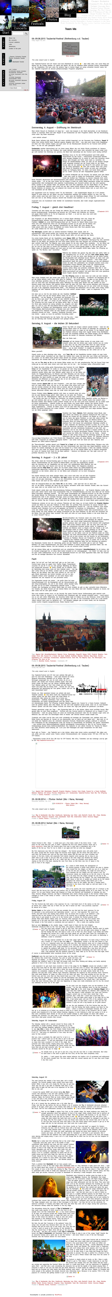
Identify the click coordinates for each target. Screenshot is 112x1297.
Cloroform (90, 23)
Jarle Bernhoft (75, 19)
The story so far (44, 659)
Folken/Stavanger (104, 19)
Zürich (105, 17)
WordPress (58, 1295)
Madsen (63, 23)
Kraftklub (84, 19)
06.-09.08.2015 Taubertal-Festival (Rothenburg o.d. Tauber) (60, 38)
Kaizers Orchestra (100, 1)
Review (100, 656)
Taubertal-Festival (97, 8)
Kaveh (90, 815)
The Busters (91, 19)
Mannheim (84, 23)
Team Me (75, 657)
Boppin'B (79, 654)
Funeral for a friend (50, 656)
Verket (85, 817)
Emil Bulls (78, 23)
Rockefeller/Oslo (70, 23)
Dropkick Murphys (97, 654)
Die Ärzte (104, 4)
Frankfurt (73, 21)
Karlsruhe (98, 16)
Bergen (96, 19)
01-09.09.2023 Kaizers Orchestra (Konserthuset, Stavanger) (17, 71)
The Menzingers (97, 657)
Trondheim (99, 14)
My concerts (13, 40)
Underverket (78, 817)
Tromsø (110, 17)
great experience (37, 846)
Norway (99, 17)
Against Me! (40, 654)
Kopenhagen (93, 10)
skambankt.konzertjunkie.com (66, 1167)
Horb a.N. (91, 16)
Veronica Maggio (93, 817)
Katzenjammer (65, 21)
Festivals (37, 24)
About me (12, 38)
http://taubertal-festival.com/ (46, 740)
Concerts (20, 28)
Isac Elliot (74, 815)
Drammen (85, 25)
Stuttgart (93, 6)
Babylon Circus (62, 654)
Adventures (12, 46)
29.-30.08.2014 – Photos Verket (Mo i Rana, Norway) (57, 799)
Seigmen (51, 817)
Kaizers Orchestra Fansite (17, 58)
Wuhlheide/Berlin (81, 21)
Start (5, 33)
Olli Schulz (47, 793)
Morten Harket (36, 817)
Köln (104, 14)
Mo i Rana (96, 815)
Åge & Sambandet (42, 815)
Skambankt (94, 4)
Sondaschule (55, 657)
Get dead (61, 656)
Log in (26, 90)
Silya (56, 817)
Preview (54, 793)
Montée (103, 815)
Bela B (91, 12)
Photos (52, 19)
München (107, 8)
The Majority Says (85, 657)
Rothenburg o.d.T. (99, 12)
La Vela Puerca (105, 21)
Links (10, 44)
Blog (67, 15)
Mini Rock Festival (104, 10)
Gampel (104, 16)
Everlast (74, 791)
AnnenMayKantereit (51, 654)
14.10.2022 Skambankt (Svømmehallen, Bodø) (15, 78)
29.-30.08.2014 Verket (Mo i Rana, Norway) (53, 823)
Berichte (41, 661)
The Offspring (102, 793)
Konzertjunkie (96, 21)
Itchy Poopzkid (92, 17)
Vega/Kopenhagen (82, 17)
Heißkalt (67, 656)
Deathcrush (58, 815)
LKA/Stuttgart (66, 19)
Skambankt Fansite (18, 62)
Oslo (110, 4)
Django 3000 (87, 654)
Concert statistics (14, 42)
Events (47, 661)
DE (83, 11)
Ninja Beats (93, 656)
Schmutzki (47, 657)
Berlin (108, 6)
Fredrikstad (97, 23)
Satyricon (45, 817)
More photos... (70, 56)
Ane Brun (51, 815)
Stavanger (101, 6)
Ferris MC (40, 656)
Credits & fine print (15, 48)
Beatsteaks (71, 654)
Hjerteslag (66, 815)
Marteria (86, 656)
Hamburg (89, 21)
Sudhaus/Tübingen (105, 23)
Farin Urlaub (81, 791)
